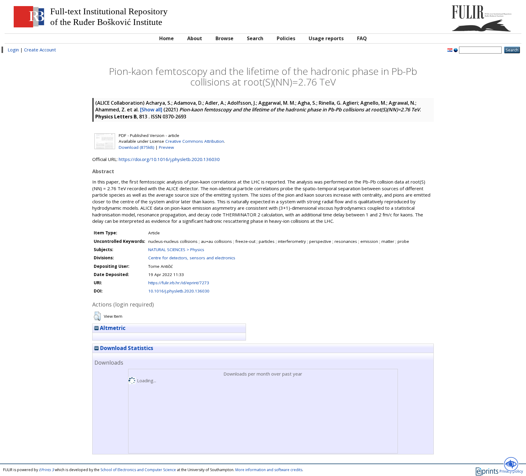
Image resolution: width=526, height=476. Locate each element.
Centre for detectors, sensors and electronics (191, 258)
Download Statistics (126, 348)
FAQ (362, 38)
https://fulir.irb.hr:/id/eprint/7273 (178, 282)
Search (255, 38)
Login (13, 50)
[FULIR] (453, 16)
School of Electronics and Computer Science (138, 469)
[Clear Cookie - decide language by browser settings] (456, 50)
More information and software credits (268, 469)
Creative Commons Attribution (194, 141)
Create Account (40, 50)
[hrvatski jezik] (449, 50)
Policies (286, 38)
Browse (224, 38)
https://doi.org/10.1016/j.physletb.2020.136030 (169, 159)
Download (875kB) (136, 147)
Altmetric (112, 327)
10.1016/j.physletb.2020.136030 (178, 291)
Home (166, 38)
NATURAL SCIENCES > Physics (176, 249)
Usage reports (326, 38)
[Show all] (151, 109)
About (194, 38)
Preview (166, 147)
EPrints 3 (46, 469)
